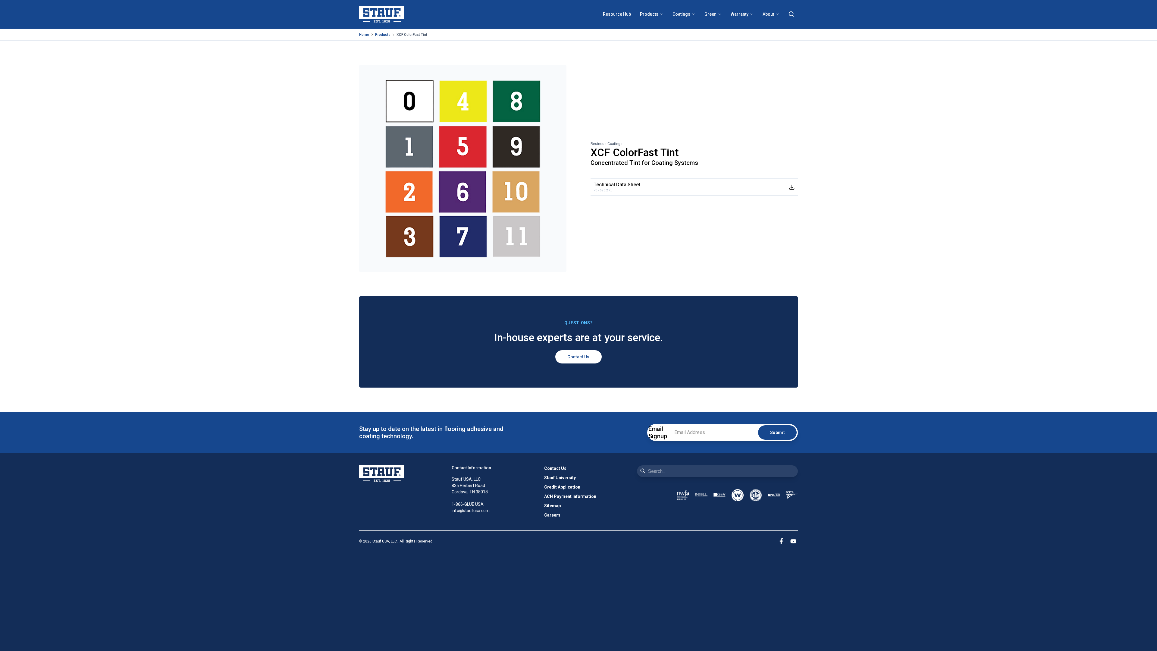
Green (710, 14)
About (768, 14)
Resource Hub (617, 14)
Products (649, 14)
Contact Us (578, 356)
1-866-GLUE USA (468, 504)
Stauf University (560, 477)
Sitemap (552, 505)
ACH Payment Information (570, 496)
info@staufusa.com (471, 510)
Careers (552, 515)
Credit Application (562, 487)
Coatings (681, 14)
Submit (777, 432)
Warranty (739, 14)
